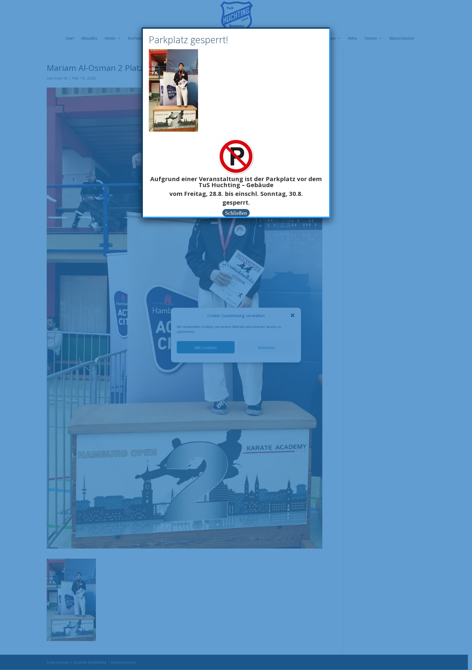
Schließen (236, 213)
